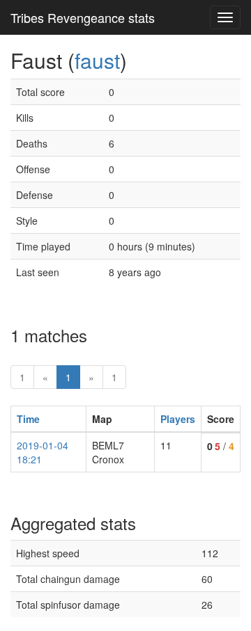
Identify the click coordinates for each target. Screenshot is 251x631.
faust (97, 60)
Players (177, 419)
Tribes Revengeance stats (82, 17)
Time (28, 419)
